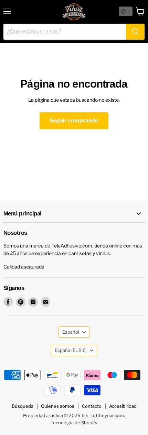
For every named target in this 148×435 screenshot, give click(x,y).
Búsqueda (22, 406)
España (71, 350)
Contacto (92, 406)
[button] (126, 11)
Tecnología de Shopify (74, 422)
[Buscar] (135, 32)
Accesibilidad (123, 406)
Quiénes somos (57, 406)
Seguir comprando (74, 120)
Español (70, 332)
